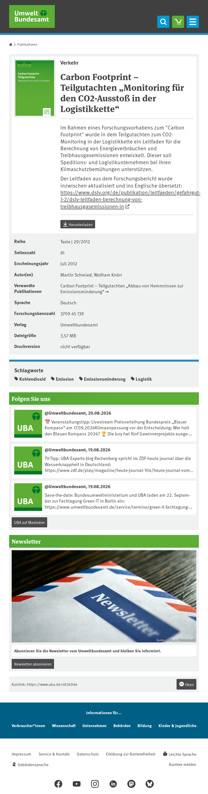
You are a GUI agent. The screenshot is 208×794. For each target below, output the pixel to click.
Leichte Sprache (182, 754)
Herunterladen (80, 224)
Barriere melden (182, 764)
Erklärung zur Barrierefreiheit (130, 753)
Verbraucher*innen (28, 725)
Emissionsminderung (105, 379)
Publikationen (27, 44)
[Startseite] (32, 16)
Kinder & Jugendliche (177, 725)
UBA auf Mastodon (29, 522)
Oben (189, 684)
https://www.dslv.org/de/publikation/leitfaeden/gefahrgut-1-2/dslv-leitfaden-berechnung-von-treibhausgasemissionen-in (130, 199)
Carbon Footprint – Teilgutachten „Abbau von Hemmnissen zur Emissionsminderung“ (121, 288)
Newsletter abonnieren (32, 664)
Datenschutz (88, 753)
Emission (65, 379)
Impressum (21, 753)
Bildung (144, 725)
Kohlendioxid (32, 379)
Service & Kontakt (54, 753)
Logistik (144, 379)
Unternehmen (94, 725)
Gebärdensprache (33, 764)
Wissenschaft (64, 725)
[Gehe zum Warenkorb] (178, 22)
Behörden (122, 725)
